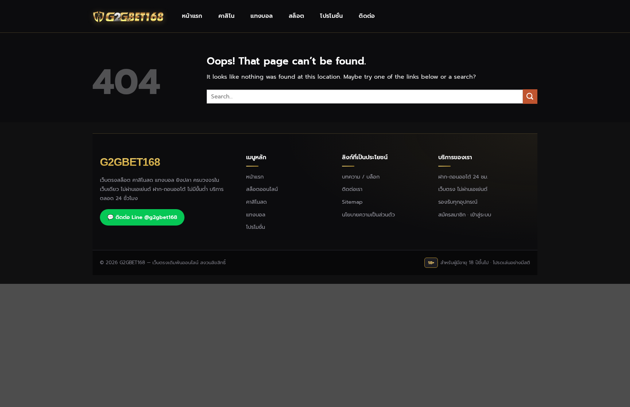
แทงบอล (261, 16)
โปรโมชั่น (331, 16)
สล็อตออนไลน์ (262, 189)
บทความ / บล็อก (361, 177)
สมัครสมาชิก (452, 215)
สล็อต (296, 16)
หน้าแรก (192, 16)
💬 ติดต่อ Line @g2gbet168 (142, 217)
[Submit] (530, 96)
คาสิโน (226, 16)
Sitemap (352, 202)
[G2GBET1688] (129, 16)
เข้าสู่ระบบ (480, 215)
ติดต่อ (367, 16)
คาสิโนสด (256, 202)
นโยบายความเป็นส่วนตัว (368, 215)
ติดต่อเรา (352, 189)
